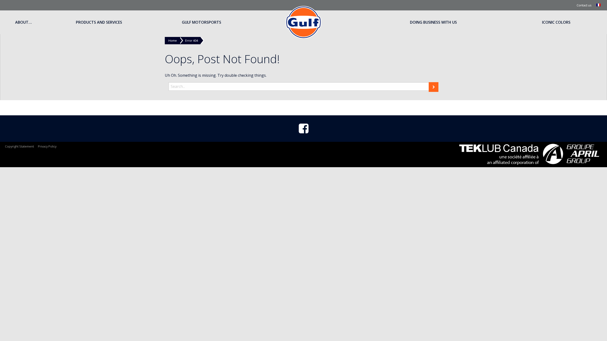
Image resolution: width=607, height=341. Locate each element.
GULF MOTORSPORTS (201, 22)
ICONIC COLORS (556, 22)
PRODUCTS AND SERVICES (99, 22)
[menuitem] (598, 5)
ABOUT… (23, 22)
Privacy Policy (47, 146)
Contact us (584, 5)
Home (172, 40)
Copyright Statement (19, 146)
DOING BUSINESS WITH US (433, 22)
